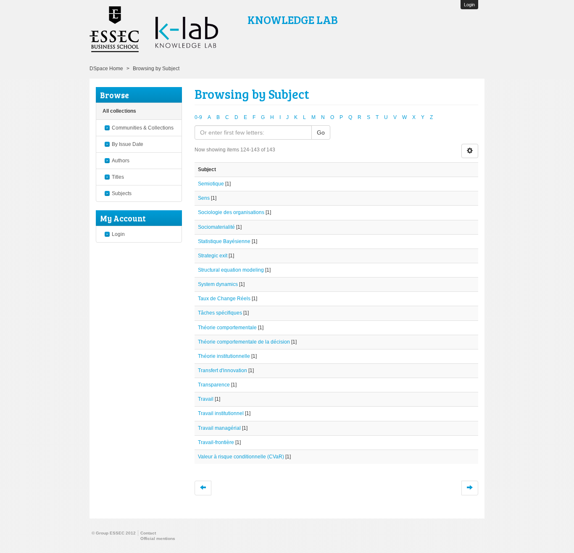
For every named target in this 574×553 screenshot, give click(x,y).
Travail (205, 399)
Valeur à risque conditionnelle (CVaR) (241, 457)
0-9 (198, 117)
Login (118, 234)
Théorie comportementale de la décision (244, 342)
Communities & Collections (143, 128)
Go (321, 132)
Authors (120, 161)
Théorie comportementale (227, 328)
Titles (118, 177)
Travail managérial (219, 428)
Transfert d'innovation (222, 370)
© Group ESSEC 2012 (114, 533)
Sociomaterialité (216, 227)
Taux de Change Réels (224, 299)
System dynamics (218, 284)
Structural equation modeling (231, 270)
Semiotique (211, 184)
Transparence (214, 385)
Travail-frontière (216, 442)
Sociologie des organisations (231, 212)
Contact (148, 533)
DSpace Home (106, 68)
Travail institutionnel (221, 413)
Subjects (122, 193)
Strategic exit (212, 256)
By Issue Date (127, 144)
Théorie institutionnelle (224, 356)
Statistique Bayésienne (224, 241)
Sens (204, 198)
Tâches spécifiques (220, 313)
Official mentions (157, 538)
